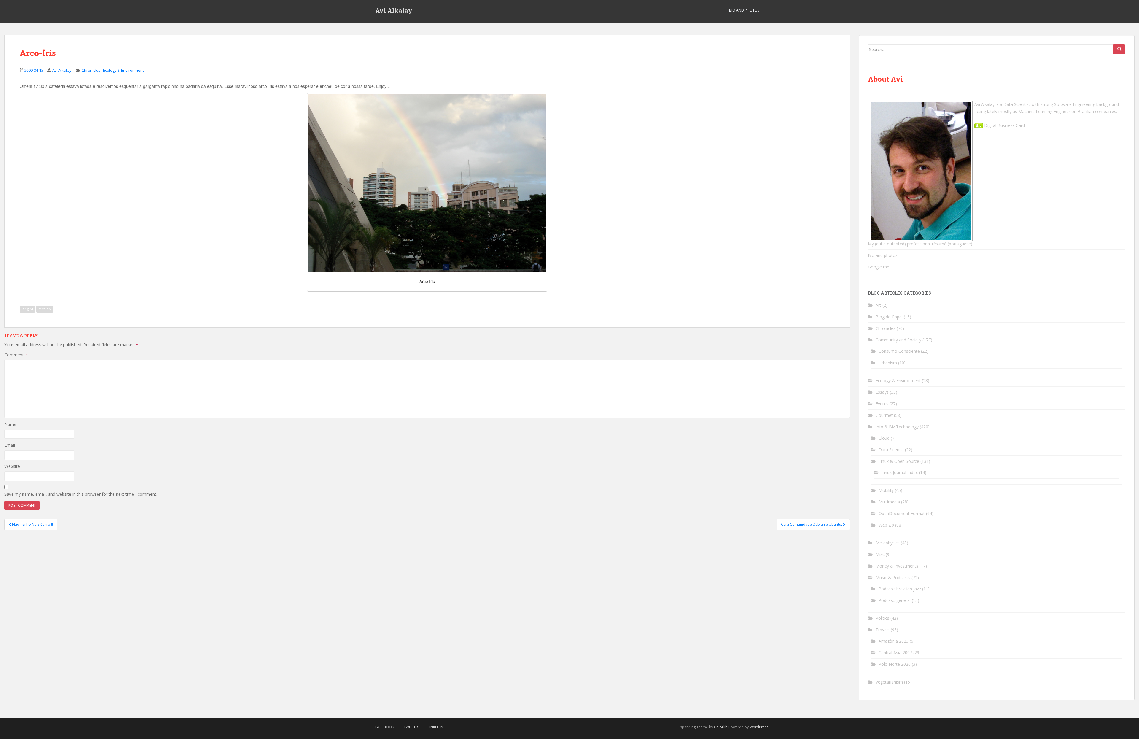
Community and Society (898, 340)
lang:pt (27, 309)
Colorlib (721, 727)
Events (882, 403)
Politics (882, 618)
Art (878, 305)
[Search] (1119, 49)
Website (12, 466)
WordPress (759, 727)
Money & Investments (897, 566)
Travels (883, 629)
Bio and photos (883, 255)
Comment (15, 354)
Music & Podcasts (893, 577)
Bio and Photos (744, 10)
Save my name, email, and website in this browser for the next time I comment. (80, 494)
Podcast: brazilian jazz (900, 589)
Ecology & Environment (123, 70)
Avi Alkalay (393, 10)
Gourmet (884, 415)
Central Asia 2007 (895, 652)
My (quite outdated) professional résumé (907, 244)
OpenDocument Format (902, 513)
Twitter (411, 727)
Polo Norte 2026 (895, 664)
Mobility (886, 490)
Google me (878, 267)
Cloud (884, 438)
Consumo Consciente (899, 351)
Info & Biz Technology (897, 427)
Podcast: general (895, 600)
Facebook (384, 727)
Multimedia (889, 502)
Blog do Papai (889, 317)
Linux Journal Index (900, 472)
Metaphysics (888, 543)
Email (9, 445)
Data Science (891, 449)
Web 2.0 (886, 525)
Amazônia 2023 (894, 641)
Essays (882, 392)
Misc (880, 554)
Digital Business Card (1004, 125)
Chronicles (91, 70)
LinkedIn (435, 727)
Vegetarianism (889, 682)
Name (10, 424)
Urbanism (888, 362)
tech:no (45, 309)
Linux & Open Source (899, 461)
